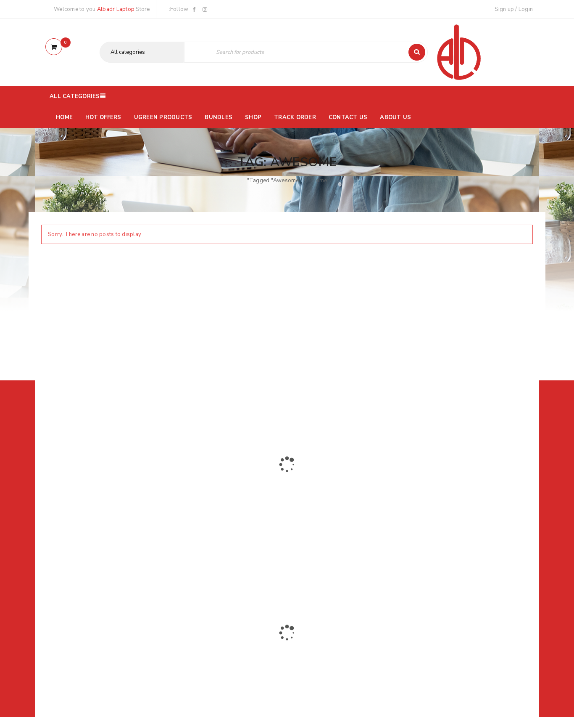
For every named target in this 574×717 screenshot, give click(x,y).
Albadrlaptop (224, 567)
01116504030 (93, 511)
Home (319, 180)
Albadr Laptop (115, 9)
